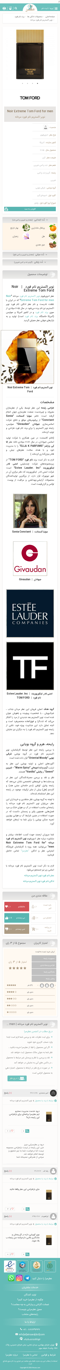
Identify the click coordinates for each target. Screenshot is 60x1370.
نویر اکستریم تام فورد (30, 296)
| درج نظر (14, 1078)
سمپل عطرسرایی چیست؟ (30, 1309)
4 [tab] (22, 83)
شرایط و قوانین (48, 1355)
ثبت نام (45, 8)
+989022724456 (32, 1340)
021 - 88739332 (31, 1330)
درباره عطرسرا (12, 1355)
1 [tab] (37, 83)
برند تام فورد (19, 16)
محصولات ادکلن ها (34, 16)
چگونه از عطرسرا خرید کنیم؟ (30, 1300)
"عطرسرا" (25, 851)
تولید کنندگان (30, 1295)
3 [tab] (27, 83)
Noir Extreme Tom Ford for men (30, 298)
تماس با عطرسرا (30, 1355)
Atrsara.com (36, 1368)
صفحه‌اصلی (50, 16)
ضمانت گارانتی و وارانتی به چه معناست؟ (30, 1305)
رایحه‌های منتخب (30, 1314)
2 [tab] (32, 83)
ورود (51, 8)
